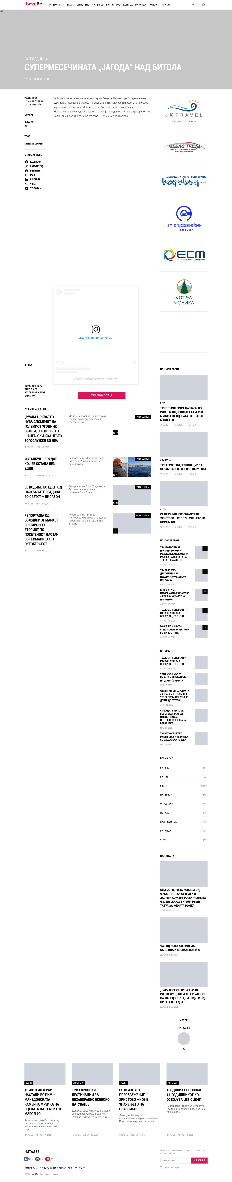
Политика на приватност (56, 1168)
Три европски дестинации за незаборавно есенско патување (183, 467)
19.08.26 (164, 425)
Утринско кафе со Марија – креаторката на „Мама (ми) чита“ (173, 677)
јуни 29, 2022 (166, 910)
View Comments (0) (102, 395)
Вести (70, 4)
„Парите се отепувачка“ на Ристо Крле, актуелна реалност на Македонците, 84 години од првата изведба (183, 996)
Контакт (167, 4)
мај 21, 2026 (166, 728)
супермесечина (33, 143)
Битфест (165, 767)
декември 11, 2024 (169, 954)
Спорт (164, 839)
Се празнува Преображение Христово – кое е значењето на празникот (182, 518)
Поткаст (154, 4)
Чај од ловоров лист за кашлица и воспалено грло (180, 948)
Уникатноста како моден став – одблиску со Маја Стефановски (174, 736)
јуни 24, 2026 (166, 705)
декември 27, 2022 (169, 1007)
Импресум (30, 1168)
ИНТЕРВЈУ (98, 4)
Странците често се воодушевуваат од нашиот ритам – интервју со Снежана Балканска (173, 717)
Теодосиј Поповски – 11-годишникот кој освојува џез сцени (175, 613)
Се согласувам (171, 1167)
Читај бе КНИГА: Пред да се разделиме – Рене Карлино (34, 391)
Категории (55, 4)
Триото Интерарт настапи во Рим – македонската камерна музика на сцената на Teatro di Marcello (183, 414)
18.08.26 (164, 527)
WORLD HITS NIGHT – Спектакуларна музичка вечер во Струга (175, 629)
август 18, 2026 (167, 604)
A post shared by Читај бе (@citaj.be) (95, 379)
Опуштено (83, 4)
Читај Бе (35, 1174)
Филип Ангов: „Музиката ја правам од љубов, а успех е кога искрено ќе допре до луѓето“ (174, 695)
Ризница (140, 4)
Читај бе (28, 122)
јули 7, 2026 (166, 685)
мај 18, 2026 (166, 744)
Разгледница (124, 4)
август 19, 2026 (167, 564)
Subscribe (199, 1160)
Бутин (110, 4)
